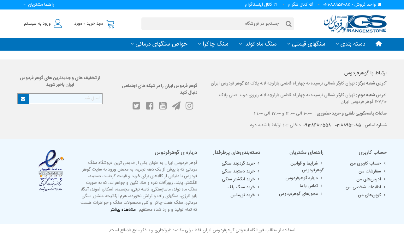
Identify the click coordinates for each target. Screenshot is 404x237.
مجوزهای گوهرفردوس (298, 194)
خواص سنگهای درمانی (161, 44)
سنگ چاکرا (216, 44)
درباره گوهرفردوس (302, 178)
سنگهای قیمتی (308, 44)
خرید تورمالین (242, 195)
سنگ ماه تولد (260, 44)
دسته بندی (353, 44)
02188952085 (348, 125)
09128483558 (317, 125)
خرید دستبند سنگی (238, 171)
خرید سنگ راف (241, 187)
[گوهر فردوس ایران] (352, 23)
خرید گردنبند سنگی (238, 163)
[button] (37, 4)
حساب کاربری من (365, 163)
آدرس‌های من (368, 179)
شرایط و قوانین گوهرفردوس (307, 167)
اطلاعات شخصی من (363, 187)
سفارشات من (370, 171)
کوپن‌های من (369, 195)
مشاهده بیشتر (123, 210)
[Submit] (23, 99)
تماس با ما (309, 186)
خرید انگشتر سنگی (238, 179)
